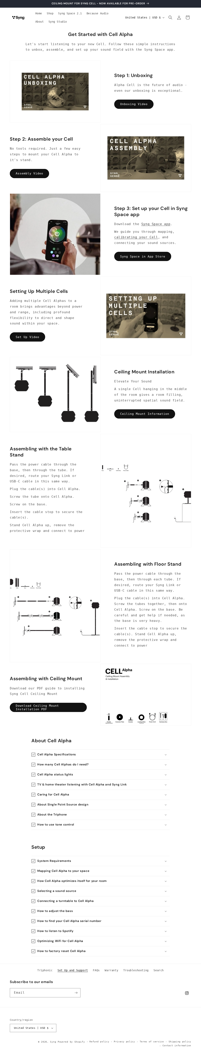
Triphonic (44, 970)
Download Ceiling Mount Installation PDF (37, 707)
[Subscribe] (76, 992)
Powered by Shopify (71, 1042)
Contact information (177, 1045)
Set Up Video (27, 337)
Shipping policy (180, 1041)
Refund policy (99, 1041)
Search (158, 970)
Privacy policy (124, 1041)
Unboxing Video (134, 104)
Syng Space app (155, 224)
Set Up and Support (73, 970)
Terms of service (152, 1041)
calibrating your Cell (136, 237)
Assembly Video (29, 173)
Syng (53, 1042)
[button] (170, 17)
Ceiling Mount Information (144, 414)
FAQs (96, 970)
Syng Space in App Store (142, 256)
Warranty (111, 970)
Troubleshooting (136, 970)
